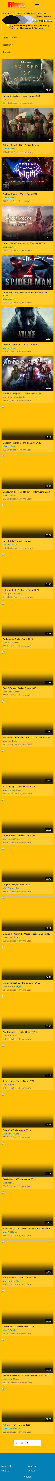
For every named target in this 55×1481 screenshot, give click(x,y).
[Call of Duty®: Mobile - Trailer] (27, 521)
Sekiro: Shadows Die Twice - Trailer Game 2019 (26, 1375)
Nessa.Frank (14, 839)
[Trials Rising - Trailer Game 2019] (27, 766)
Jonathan (12, 544)
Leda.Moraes (14, 1379)
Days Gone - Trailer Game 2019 (18, 1326)
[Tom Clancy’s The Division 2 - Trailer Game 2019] (27, 1208)
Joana (11, 1183)
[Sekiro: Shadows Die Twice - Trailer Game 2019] (27, 1355)
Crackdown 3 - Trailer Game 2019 (19, 1179)
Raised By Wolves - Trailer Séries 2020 (21, 96)
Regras (5, 1470)
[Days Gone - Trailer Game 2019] (27, 1306)
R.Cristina (12, 1330)
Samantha (13, 1035)
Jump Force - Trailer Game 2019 (19, 1081)
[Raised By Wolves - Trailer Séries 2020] (27, 76)
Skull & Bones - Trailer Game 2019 (19, 688)
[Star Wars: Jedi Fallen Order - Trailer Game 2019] (27, 717)
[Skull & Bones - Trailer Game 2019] (27, 668)
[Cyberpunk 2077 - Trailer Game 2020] (27, 570)
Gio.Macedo (13, 691)
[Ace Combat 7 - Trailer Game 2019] (27, 1012)
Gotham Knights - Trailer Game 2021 (20, 194)
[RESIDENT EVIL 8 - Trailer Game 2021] (27, 324)
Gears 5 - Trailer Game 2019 (17, 1130)
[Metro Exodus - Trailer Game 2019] (27, 1257)
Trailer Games (10, 37)
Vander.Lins (13, 1134)
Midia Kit (6, 1466)
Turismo (32, 25)
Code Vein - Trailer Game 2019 (18, 639)
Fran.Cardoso (14, 790)
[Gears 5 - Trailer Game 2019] (27, 1110)
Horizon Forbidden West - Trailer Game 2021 (24, 243)
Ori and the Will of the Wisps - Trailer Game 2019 (26, 934)
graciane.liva (14, 593)
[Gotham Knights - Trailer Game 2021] (27, 174)
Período (7, 52)
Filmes (43, 25)
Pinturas (39, 28)
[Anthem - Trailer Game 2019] (27, 1404)
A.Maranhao (14, 642)
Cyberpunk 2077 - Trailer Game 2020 (21, 590)
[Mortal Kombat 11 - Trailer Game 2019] (27, 963)
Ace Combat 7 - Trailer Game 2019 (20, 1032)
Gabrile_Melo (14, 1281)
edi (9, 99)
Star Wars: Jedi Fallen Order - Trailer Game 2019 (26, 737)
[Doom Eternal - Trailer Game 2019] (27, 815)
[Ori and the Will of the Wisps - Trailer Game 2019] (27, 913)
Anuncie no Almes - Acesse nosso (25, 13)
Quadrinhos (19, 25)
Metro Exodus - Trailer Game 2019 (19, 1277)
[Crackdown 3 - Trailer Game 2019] (27, 1159)
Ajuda (31, 1470)
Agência (32, 1466)
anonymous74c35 (16, 397)
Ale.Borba (12, 1232)
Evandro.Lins (14, 1428)
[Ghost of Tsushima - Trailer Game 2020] (27, 422)
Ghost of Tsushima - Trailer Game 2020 (22, 443)
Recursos (25, 28)
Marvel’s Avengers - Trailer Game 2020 (22, 393)
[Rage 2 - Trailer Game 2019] (27, 864)
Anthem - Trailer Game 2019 (16, 1425)
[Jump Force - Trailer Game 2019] (27, 1061)
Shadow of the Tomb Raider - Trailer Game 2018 (26, 492)
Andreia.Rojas (14, 986)
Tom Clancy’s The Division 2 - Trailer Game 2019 (26, 1228)
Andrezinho (13, 888)
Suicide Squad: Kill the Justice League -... (23, 145)
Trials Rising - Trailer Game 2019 (19, 786)
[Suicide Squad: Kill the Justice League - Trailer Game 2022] (27, 125)
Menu (37, 5)
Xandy (11, 1084)
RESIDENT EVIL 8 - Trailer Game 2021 (21, 344)
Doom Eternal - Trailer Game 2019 (19, 835)
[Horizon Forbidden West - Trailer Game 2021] (27, 223)
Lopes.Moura (14, 937)
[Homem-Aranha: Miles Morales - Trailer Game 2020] (27, 272)
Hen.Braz (12, 741)
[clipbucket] (17, 5)
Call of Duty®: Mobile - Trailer (17, 541)
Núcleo (27, 1476)
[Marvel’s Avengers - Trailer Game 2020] (27, 373)
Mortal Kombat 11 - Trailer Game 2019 (21, 983)
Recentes (8, 44)
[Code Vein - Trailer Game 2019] (27, 619)
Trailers (13, 28)
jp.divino (12, 148)
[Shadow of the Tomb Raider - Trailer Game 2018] (27, 472)
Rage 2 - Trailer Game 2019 (16, 884)
